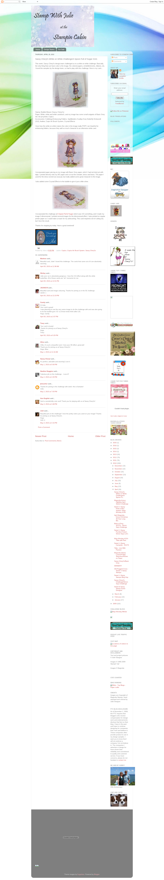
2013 (115, 454)
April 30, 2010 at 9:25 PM (49, 335)
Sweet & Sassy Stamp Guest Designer (119, 588)
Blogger (96, 874)
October (118, 472)
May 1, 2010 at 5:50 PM (48, 364)
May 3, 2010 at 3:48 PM (48, 404)
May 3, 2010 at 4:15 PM (48, 423)
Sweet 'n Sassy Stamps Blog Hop (121, 576)
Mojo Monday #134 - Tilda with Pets (121, 539)
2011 (115, 460)
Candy (42, 302)
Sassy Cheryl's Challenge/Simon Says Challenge (121, 582)
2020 (115, 443)
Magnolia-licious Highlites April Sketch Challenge (121, 502)
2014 (115, 451)
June (117, 483)
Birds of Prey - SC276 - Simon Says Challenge (120, 525)
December (118, 466)
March (117, 594)
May (116, 486)
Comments (117, 61)
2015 (115, 448)
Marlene (43, 258)
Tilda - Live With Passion (120, 549)
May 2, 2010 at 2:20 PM (48, 377)
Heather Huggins (46, 371)
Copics (64, 250)
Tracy (42, 323)
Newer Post (40, 436)
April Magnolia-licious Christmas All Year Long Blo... (121, 518)
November (118, 469)
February (118, 597)
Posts (115, 57)
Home (38, 49)
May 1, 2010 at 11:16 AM (49, 352)
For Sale (61, 49)
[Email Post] (38, 248)
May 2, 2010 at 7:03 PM (48, 391)
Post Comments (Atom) (53, 441)
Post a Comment (44, 427)
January (118, 600)
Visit (118, 416)
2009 (115, 603)
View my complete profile (122, 76)
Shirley (43, 273)
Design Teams (49, 49)
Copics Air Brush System (76, 250)
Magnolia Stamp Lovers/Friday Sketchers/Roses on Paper (121, 555)
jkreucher (43, 384)
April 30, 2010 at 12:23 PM (49, 295)
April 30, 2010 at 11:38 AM (49, 266)
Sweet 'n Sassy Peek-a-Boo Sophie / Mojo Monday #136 (120, 509)
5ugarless (80, 874)
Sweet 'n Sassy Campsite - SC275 (121, 544)
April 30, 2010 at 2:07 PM (49, 316)
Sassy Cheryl (45, 359)
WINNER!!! (118, 566)
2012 (115, 457)
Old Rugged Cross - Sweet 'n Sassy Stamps (121, 570)
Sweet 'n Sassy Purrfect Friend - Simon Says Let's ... (121, 533)
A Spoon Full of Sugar (65, 214)
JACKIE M (44, 288)
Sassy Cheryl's (90, 250)
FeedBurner (119, 103)
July (116, 480)
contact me (122, 760)
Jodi (42, 411)
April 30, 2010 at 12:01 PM (49, 281)
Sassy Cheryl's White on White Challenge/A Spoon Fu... (120, 494)
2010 (115, 463)
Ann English (45, 398)
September (119, 474)
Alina (42, 342)
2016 (115, 445)
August (117, 478)
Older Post (100, 436)
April (116, 489)
